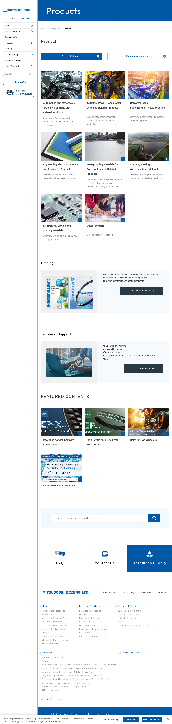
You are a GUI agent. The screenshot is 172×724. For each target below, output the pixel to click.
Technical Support (129, 606)
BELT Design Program (129, 610)
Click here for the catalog (142, 290)
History (46, 632)
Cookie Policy (146, 592)
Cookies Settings (111, 719)
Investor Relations (90, 606)
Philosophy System (52, 614)
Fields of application (137, 56)
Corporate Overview (52, 621)
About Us (47, 606)
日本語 (12, 18)
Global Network (50, 643)
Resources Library (13, 60)
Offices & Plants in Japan (55, 639)
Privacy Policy (127, 592)
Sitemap (162, 592)
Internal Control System (55, 629)
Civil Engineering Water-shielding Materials (65, 682)
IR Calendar (85, 632)
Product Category (70, 56)
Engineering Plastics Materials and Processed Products (71, 675)
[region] (86, 719)
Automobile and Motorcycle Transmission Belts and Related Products (79, 664)
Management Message (53, 610)
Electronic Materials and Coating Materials (65, 686)
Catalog (8, 48)
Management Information (93, 629)
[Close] (168, 719)
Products (47, 652)
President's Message (90, 610)
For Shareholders (88, 625)
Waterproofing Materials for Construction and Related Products (76, 679)
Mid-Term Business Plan (54, 618)
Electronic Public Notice (92, 636)
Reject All (130, 719)
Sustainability (11, 37)
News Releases (52, 699)
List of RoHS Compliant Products (135, 625)
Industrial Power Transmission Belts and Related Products (73, 668)
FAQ (120, 621)
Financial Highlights (90, 618)
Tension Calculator (128, 614)
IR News (83, 614)
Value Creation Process (54, 636)
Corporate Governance (54, 625)
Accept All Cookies (151, 719)
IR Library (84, 621)
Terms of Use (108, 592)
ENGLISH (25, 18)
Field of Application (52, 657)
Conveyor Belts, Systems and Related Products (67, 672)
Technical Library (127, 618)
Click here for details (144, 368)
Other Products (50, 690)
